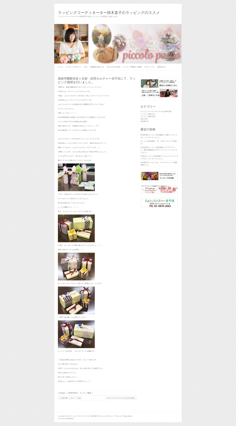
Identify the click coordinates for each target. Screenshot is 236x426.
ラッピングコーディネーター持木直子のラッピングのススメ (109, 13)
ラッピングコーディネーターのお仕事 (154, 111)
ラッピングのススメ (73, 67)
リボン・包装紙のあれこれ (93, 67)
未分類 (142, 121)
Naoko (63, 393)
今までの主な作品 (113, 67)
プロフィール (149, 67)
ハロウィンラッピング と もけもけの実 (121, 398)
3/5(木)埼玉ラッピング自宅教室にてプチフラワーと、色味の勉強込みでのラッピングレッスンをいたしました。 (158, 149)
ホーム (60, 67)
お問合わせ (161, 67)
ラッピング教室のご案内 (132, 67)
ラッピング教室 (85, 393)
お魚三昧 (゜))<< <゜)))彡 (70, 398)
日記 (142, 119)
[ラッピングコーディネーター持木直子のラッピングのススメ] (118, 25)
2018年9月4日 (73, 393)
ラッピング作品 (146, 114)
